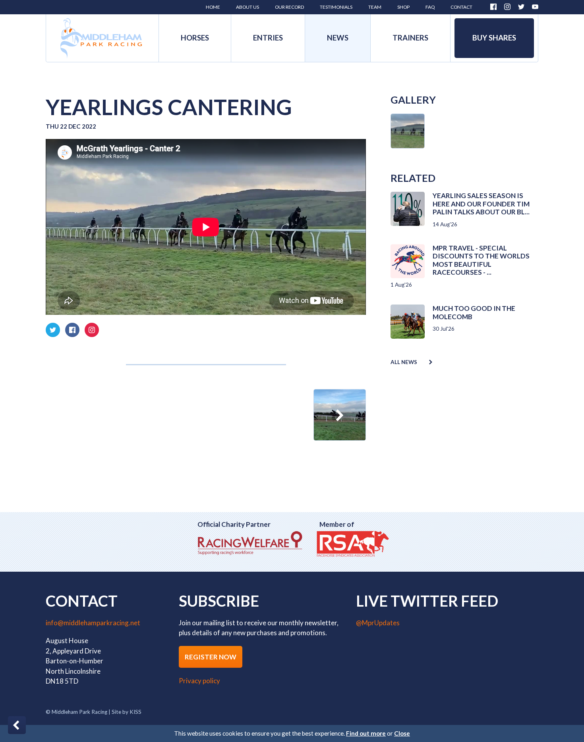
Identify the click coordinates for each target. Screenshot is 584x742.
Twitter (521, 7)
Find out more (366, 733)
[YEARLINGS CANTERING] (339, 414)
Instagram (507, 7)
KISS (135, 712)
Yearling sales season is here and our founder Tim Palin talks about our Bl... (481, 203)
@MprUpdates (378, 623)
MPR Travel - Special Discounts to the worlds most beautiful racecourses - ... (481, 260)
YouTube (535, 7)
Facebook (493, 7)
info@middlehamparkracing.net (93, 623)
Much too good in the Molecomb (474, 312)
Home (101, 38)
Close (402, 733)
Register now (210, 657)
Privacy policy (199, 680)
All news (404, 362)
